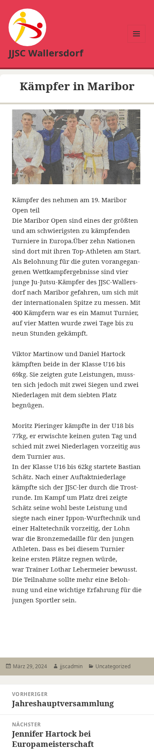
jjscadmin (71, 666)
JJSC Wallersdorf (46, 52)
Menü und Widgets (136, 42)
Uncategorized (112, 666)
